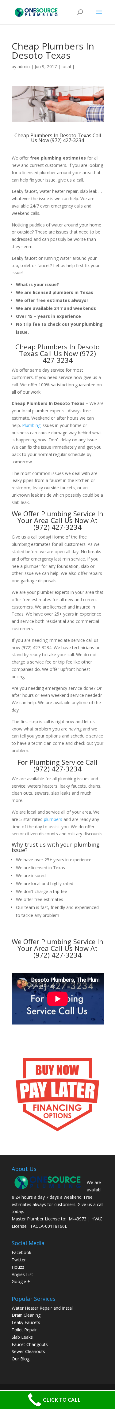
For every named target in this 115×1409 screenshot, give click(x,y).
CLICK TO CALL (62, 1399)
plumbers (53, 819)
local (66, 66)
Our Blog (20, 1359)
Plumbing (31, 425)
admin (23, 66)
